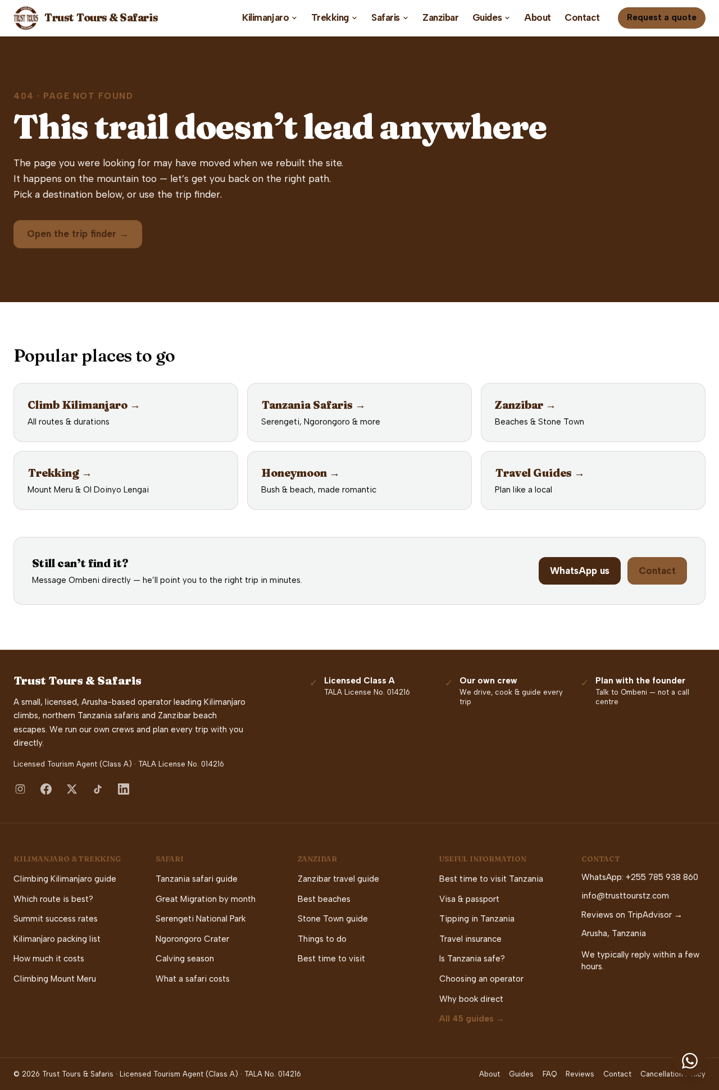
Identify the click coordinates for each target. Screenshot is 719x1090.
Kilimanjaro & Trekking (67, 858)
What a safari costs (193, 979)
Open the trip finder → (78, 233)
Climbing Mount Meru (54, 979)
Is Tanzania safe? (472, 959)
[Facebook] (46, 789)
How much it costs (48, 959)
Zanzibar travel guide (338, 879)
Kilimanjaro (265, 17)
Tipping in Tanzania (477, 919)
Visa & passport (469, 899)
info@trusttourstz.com (625, 896)
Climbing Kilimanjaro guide (64, 879)
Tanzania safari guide (197, 879)
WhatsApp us (579, 570)
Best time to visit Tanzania (491, 879)
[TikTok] (98, 789)
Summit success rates (55, 919)
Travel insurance (470, 939)
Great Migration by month (206, 899)
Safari (170, 858)
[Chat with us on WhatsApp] (690, 1061)
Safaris (385, 17)
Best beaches (324, 899)
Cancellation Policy (673, 1074)
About (537, 17)
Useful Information (482, 858)
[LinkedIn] (123, 789)
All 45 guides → (471, 1019)
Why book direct (471, 999)
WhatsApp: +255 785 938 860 (639, 877)
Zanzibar (440, 17)
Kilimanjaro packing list (57, 939)
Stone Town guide (333, 919)
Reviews (580, 1074)
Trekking (330, 17)
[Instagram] (20, 789)
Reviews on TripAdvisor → (631, 915)
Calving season (185, 959)
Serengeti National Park (200, 919)
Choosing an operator (481, 979)
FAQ (550, 1074)
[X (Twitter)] (72, 789)
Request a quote (662, 17)
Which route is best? (53, 899)
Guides (487, 17)
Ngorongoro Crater (192, 939)
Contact (582, 17)
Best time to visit (331, 959)
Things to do (322, 939)
